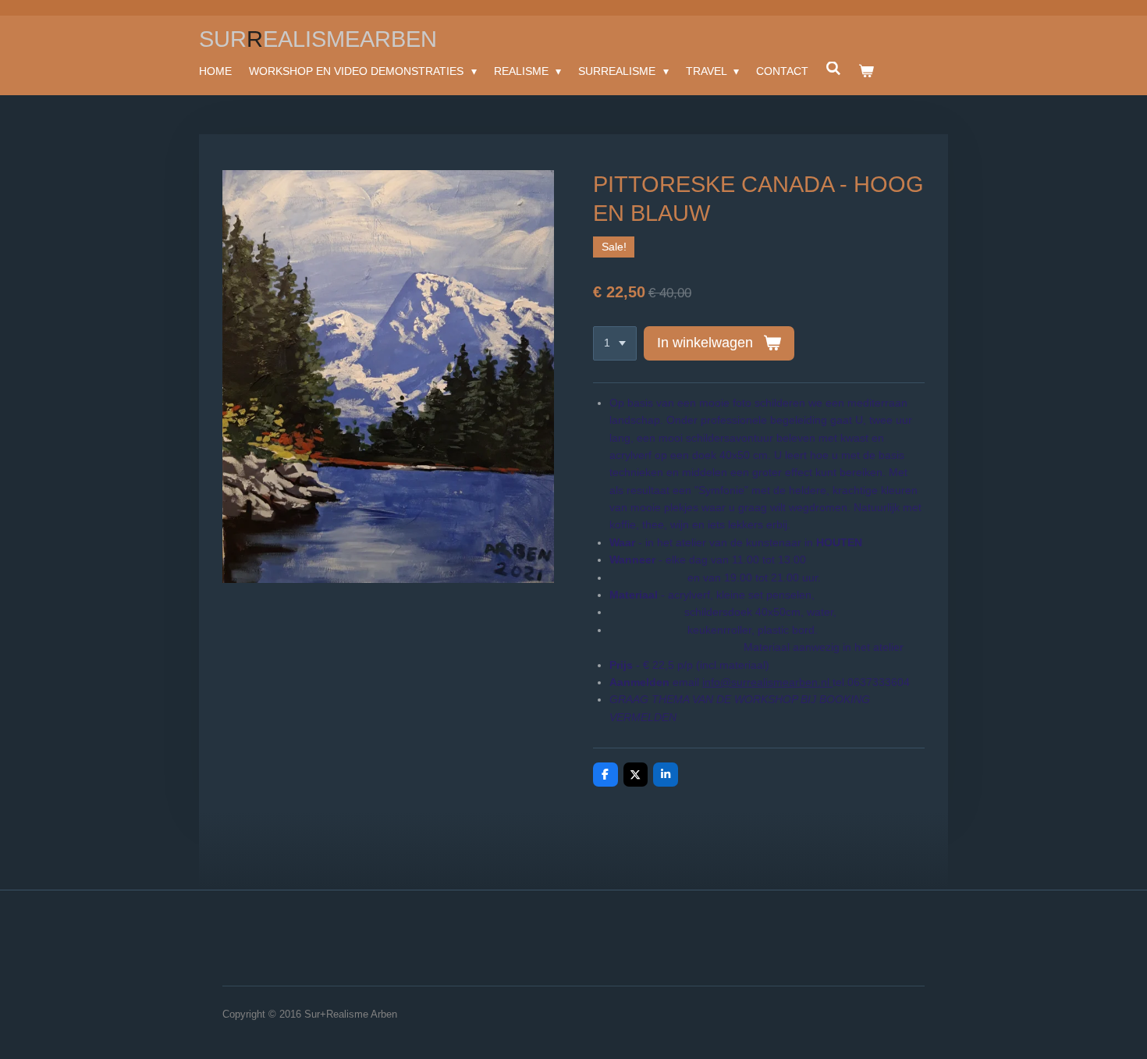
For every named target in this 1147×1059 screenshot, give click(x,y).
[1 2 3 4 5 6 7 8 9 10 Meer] (615, 343)
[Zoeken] (833, 68)
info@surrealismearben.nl (767, 682)
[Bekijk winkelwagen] (866, 71)
